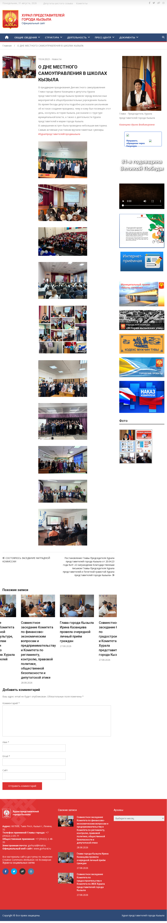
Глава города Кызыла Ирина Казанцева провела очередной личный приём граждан (58, 632)
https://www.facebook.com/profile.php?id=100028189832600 (149, 3)
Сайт (5, 770)
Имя (5, 742)
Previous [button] (5, 641)
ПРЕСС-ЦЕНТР (103, 37)
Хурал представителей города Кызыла (143, 915)
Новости (56, 59)
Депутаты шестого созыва (58, 3)
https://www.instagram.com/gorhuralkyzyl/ (163, 3)
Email (6, 756)
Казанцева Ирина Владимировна (137, 124)
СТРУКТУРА (52, 37)
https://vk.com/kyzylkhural (158, 3)
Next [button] (111, 641)
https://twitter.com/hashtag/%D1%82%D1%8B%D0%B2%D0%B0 (154, 3)
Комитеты (81, 3)
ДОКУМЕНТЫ (127, 37)
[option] (19, 639)
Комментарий (11, 703)
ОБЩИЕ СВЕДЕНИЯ (25, 37)
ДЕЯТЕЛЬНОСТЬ (77, 37)
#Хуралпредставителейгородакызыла (59, 134)
